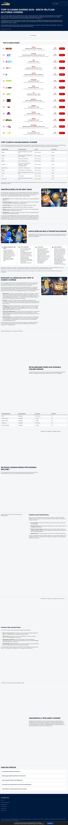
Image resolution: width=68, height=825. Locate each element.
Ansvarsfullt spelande (5, 802)
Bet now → (62, 48)
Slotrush (34, 112)
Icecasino (33, 53)
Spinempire (33, 99)
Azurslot (34, 73)
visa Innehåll (33, 35)
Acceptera (50, 823)
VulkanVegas (34, 125)
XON (34, 60)
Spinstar (34, 66)
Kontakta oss (3, 810)
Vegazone (33, 105)
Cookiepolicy (3, 808)
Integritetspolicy (4, 804)
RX (33, 92)
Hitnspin (34, 47)
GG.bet (33, 86)
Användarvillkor (4, 806)
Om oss (2, 800)
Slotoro (33, 131)
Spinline (33, 118)
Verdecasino (34, 79)
